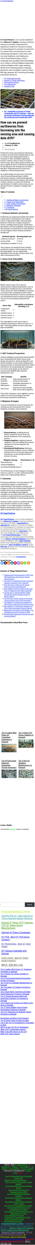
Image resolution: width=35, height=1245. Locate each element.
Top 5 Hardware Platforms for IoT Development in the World (18, 1209)
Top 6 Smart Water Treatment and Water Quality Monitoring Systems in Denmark (15, 993)
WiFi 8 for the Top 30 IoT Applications (14, 1027)
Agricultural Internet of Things (15, 911)
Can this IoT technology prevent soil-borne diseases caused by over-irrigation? (18, 582)
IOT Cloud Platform (12, 209)
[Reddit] (8, 563)
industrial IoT (5, 525)
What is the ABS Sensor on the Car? (13, 1032)
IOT (5, 111)
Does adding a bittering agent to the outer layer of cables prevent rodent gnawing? (18, 590)
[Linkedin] (12, 563)
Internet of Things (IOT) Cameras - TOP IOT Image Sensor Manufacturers (17, 925)
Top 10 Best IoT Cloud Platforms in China (18, 1206)
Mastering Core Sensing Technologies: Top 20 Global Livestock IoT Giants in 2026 (18, 611)
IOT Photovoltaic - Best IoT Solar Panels (16, 945)
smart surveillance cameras (18, 545)
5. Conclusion (10, 207)
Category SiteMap (27, 1169)
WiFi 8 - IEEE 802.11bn (12, 965)
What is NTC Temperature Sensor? (13, 1029)
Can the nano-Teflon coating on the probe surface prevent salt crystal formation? (18, 600)
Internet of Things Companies (15, 932)
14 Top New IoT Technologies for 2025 (17, 1218)
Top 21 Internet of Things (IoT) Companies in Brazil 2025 (18, 1191)
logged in (12, 829)
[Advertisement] (17, 19)
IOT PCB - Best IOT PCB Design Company (15, 938)
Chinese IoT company (11, 521)
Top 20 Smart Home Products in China (14, 1020)
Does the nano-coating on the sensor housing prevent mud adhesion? (16, 586)
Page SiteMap (14, 1169)
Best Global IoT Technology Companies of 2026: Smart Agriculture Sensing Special (18, 607)
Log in (20, 1173)
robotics (8, 539)
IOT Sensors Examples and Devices (14, 952)
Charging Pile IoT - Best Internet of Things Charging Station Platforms (17, 917)
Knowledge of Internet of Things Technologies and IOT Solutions (17, 112)
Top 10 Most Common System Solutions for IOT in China (18, 1203)
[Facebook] (2, 563)
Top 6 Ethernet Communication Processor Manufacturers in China (18, 1213)
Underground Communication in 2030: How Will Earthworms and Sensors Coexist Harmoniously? (18, 577)
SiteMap (14, 1167)
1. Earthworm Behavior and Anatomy (17, 200)
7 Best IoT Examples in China (14, 1219)
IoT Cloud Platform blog (11, 535)
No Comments (10, 149)
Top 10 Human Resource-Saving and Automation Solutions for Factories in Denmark (14, 998)
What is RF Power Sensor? (10, 1034)
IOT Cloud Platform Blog (12, 79)
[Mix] (21, 563)
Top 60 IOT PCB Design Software (15, 1180)
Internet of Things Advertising (14, 81)
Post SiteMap (24, 1167)
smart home (23, 531)
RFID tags (3, 547)
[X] (5, 563)
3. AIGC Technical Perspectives (15, 204)
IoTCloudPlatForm (21, 557)
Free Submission (10, 84)
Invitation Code (9, 86)
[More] (29, 563)
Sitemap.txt (5, 1167)
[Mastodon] (18, 563)
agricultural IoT (22, 523)
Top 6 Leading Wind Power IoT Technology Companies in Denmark (16, 970)
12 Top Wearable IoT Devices (14, 1216)
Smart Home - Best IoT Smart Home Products (14, 959)
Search (29, 905)
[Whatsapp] (25, 563)
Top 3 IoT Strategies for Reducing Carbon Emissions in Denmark (15, 1013)
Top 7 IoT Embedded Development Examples (18, 1195)
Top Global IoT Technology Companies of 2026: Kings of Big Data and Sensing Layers (19, 603)
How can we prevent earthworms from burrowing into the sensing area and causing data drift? (19, 115)
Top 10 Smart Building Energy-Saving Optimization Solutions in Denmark (14, 1008)
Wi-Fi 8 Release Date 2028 (13, 1221)
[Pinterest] (15, 563)
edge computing (24, 541)
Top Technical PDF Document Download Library (18, 1187)
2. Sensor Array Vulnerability (15, 202)
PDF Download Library (11, 82)
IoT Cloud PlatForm (6, 1)
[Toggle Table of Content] (1, 196)
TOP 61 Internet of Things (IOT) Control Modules (18, 1183)
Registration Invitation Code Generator (14, 1018)
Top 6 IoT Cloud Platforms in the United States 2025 (18, 1177)
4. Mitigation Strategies (13, 206)
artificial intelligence (19, 539)
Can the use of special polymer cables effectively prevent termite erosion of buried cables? (17, 595)
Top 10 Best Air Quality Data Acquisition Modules (18, 1199)
